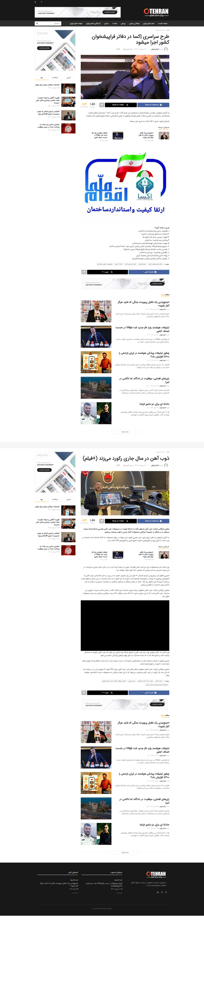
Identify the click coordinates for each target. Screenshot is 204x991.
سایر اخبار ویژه (160, 30)
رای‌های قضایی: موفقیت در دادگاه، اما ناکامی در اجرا (144, 380)
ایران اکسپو (158, 681)
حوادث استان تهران (76, 23)
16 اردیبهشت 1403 (140, 49)
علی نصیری (132, 681)
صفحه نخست (162, 23)
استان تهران (155, 49)
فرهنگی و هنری (134, 23)
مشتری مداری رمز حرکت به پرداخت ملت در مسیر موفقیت (49, 125)
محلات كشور (118, 264)
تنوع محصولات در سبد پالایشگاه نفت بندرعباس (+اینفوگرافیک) (104, 884)
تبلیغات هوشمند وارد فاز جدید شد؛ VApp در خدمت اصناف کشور (99, 135)
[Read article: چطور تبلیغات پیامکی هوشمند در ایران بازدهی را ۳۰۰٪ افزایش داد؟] (96, 362)
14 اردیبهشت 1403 (140, 465)
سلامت (114, 23)
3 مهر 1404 (154, 408)
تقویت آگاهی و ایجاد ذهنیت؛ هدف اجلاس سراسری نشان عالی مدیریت (48, 100)
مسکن (106, 23)
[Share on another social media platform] (101, 105)
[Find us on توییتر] (162, 892)
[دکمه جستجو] (37, 23)
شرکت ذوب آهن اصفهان (145, 681)
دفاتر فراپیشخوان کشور (155, 264)
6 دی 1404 (103, 141)
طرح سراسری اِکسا (130, 264)
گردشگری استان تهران (93, 23)
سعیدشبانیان (142, 264)
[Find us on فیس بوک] (165, 892)
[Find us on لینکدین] (158, 892)
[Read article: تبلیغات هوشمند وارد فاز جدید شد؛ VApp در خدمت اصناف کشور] (118, 135)
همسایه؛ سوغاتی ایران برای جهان (47, 84)
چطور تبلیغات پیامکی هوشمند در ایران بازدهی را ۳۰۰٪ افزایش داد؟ (144, 355)
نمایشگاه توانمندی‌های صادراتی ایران (157, 685)
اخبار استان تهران (148, 23)
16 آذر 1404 (154, 360)
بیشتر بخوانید (125, 432)
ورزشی (123, 23)
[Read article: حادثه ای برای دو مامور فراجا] (96, 413)
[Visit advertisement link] (78, 12)
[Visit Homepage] (156, 12)
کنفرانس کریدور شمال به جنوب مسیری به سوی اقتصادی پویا (48, 112)
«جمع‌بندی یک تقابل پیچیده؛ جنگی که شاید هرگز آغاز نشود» (145, 135)
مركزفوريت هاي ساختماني (104, 264)
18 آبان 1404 (153, 386)
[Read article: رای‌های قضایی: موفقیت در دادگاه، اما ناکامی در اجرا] (96, 388)
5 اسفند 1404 (148, 141)
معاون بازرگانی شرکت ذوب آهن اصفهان (114, 681)
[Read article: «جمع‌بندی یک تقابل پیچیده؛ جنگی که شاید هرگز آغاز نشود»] (164, 135)
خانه (168, 30)
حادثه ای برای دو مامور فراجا (154, 404)
